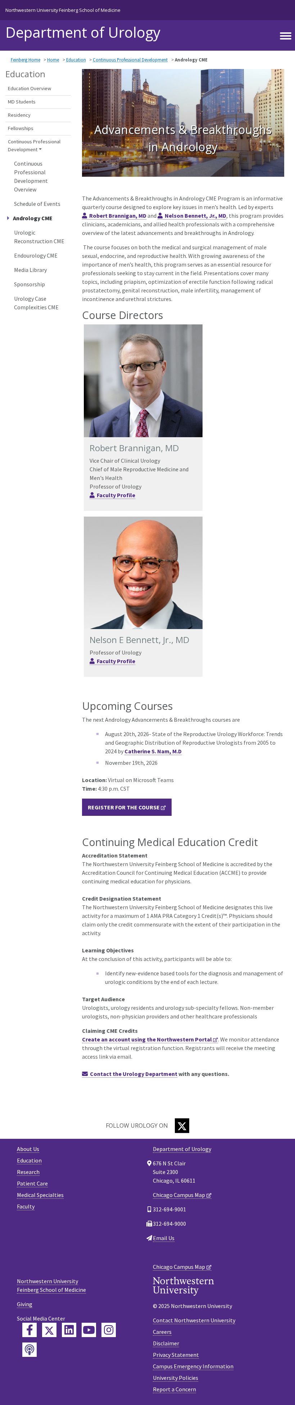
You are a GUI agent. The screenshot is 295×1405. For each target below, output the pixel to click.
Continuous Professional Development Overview (31, 176)
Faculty (26, 1206)
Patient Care (32, 1183)
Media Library (30, 269)
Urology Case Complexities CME (36, 303)
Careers (162, 1331)
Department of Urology (82, 32)
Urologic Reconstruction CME (39, 237)
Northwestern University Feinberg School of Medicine (63, 10)
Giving (24, 1304)
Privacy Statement (176, 1354)
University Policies (175, 1377)
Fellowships (20, 128)
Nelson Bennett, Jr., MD (195, 215)
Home (53, 60)
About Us (28, 1148)
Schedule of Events (37, 203)
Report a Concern (174, 1389)
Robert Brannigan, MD (117, 215)
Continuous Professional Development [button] (34, 145)
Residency (19, 115)
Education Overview (29, 88)
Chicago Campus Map (179, 1194)
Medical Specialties (40, 1194)
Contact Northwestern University (194, 1320)
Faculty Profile (116, 495)
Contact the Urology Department (133, 1073)
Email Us (163, 1238)
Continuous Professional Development (130, 60)
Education (76, 60)
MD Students (22, 101)
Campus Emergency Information (193, 1366)
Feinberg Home (25, 60)
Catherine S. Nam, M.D (153, 751)
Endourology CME (36, 255)
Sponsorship (29, 284)
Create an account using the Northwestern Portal (147, 1039)
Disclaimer (166, 1343)
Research (28, 1171)
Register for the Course (124, 807)
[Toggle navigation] (285, 36)
